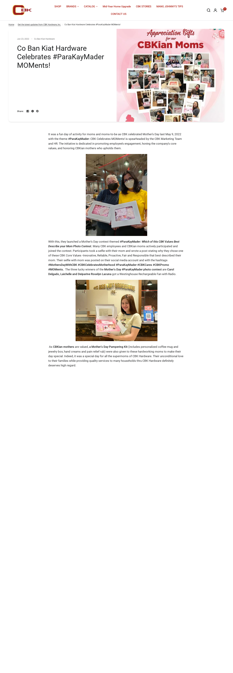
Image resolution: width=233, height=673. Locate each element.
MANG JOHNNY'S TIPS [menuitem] (169, 6)
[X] (33, 111)
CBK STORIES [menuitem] (143, 6)
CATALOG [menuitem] (89, 6)
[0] (221, 10)
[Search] (208, 10)
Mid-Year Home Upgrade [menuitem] (117, 6)
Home (11, 24)
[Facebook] (28, 111)
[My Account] (215, 10)
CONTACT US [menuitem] (118, 14)
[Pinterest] (37, 111)
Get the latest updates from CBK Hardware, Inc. (39, 24)
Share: (20, 111)
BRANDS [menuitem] (71, 6)
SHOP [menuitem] (57, 6)
